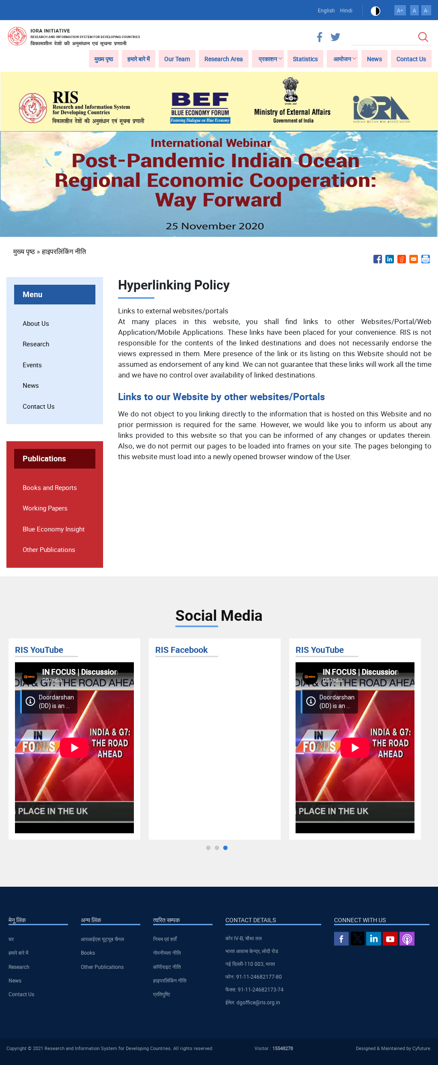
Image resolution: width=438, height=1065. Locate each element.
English (326, 10)
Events (32, 364)
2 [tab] (217, 848)
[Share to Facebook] (377, 259)
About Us (36, 323)
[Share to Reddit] (401, 259)
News (374, 59)
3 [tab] (225, 848)
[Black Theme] (375, 10)
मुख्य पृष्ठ (104, 59)
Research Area (223, 59)
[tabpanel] (74, 739)
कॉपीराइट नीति (167, 966)
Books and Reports (50, 487)
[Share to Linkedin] (389, 259)
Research (36, 343)
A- (426, 10)
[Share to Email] (413, 259)
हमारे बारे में (138, 59)
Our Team (177, 59)
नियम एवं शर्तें (165, 938)
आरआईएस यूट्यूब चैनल (102, 938)
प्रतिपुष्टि (161, 994)
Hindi (346, 10)
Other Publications (49, 549)
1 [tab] (208, 848)
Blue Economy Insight (54, 529)
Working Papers (45, 508)
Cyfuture (421, 1048)
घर (11, 938)
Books (88, 952)
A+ (400, 10)
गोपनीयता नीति (167, 952)
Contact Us (411, 59)
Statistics (305, 59)
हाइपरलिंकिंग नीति (64, 251)
